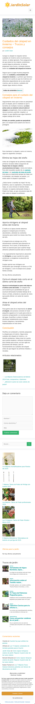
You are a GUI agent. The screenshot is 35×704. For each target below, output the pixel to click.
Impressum (27, 701)
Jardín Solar (6, 651)
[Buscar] (29, 444)
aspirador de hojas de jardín (21, 172)
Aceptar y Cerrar (18, 693)
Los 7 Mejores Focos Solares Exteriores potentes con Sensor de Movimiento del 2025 (16, 667)
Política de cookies (9, 701)
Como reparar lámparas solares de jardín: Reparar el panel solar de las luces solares (16, 653)
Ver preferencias (17, 698)
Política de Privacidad (19, 701)
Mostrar (19, 90)
